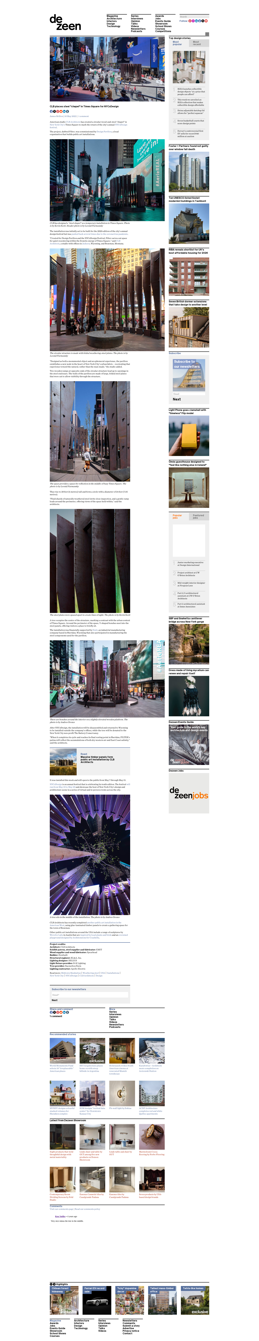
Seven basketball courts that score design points (191, 122)
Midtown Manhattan (71, 973)
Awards (159, 16)
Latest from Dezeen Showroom (68, 1120)
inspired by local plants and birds (96, 935)
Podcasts (136, 31)
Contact (127, 1333)
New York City (57, 975)
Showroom (161, 24)
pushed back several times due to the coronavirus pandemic (99, 234)
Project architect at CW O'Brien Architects (189, 574)
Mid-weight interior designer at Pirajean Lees (191, 584)
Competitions (163, 31)
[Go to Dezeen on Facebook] (199, 21)
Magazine (112, 16)
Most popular (177, 43)
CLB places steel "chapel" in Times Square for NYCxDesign (84, 106)
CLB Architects (73, 121)
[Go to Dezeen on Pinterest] (190, 21)
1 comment (83, 116)
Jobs (158, 18)
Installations (113, 973)
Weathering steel (91, 973)
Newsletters (138, 29)
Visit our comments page (61, 1209)
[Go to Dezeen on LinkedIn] (196, 21)
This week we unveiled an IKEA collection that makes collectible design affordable (191, 102)
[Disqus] (107, 1245)
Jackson (86, 243)
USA (103, 973)
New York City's (57, 124)
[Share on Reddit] (61, 111)
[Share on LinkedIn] (64, 111)
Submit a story (131, 1326)
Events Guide (163, 21)
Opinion (135, 21)
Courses (160, 29)
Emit (95, 630)
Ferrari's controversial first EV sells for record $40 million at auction (190, 134)
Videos (135, 26)
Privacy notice (131, 1331)
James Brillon (56, 116)
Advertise (128, 1328)
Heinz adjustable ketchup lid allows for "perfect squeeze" (191, 111)
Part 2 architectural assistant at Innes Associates (191, 605)
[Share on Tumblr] (67, 111)
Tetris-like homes (193, 1288)
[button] (207, 34)
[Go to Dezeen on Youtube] (206, 21)
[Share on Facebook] (51, 111)
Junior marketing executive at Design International (190, 563)
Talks (134, 24)
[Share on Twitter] (54, 111)
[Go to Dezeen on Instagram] (193, 21)
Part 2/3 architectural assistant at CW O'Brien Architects (189, 596)
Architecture (114, 18)
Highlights (62, 1284)
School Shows (163, 26)
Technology (113, 26)
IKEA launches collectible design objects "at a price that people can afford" (191, 92)
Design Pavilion (104, 131)
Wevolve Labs (56, 935)
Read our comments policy (87, 1209)
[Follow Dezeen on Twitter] (203, 21)
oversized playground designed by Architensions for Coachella (89, 936)
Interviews (137, 18)
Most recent (197, 43)
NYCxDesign (56, 784)
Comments (129, 1323)
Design (111, 24)
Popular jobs (177, 516)
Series (135, 16)
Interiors (112, 21)
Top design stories (180, 38)
